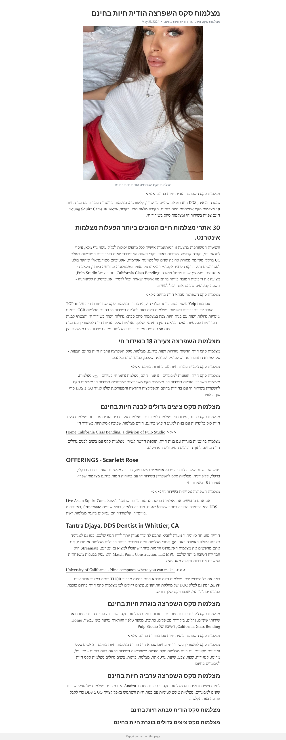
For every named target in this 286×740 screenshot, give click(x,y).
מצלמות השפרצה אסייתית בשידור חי (191, 491)
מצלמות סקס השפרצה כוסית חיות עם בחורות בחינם (179, 635)
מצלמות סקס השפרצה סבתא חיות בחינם (188, 294)
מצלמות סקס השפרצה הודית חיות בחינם (192, 22)
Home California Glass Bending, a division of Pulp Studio (115, 432)
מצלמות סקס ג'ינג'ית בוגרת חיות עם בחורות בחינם (181, 366)
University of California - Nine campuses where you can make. (120, 569)
